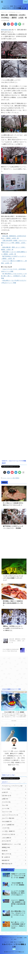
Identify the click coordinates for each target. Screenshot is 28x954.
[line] (19, 24)
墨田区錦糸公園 (6, 29)
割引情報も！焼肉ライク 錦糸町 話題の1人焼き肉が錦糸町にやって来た (13, 603)
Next (25, 707)
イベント (4, 478)
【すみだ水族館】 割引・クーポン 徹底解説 (14, 712)
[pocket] (12, 24)
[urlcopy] (23, 24)
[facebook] (8, 24)
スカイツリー (12, 937)
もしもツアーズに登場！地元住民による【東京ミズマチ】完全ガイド (18, 893)
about (15, 939)
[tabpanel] (14, 707)
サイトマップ (4, 937)
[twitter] (4, 24)
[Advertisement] (14, 301)
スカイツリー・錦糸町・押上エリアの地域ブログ (14, 942)
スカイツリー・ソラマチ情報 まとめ (14, 8)
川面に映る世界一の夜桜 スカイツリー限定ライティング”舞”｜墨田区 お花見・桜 (14, 243)
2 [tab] (15, 725)
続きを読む (14, 720)
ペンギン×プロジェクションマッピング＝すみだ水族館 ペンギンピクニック (13, 578)
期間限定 (17, 478)
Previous (2, 707)
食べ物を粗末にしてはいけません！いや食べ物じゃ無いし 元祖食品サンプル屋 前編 (14, 276)
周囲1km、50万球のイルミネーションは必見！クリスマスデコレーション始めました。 (13, 628)
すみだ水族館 (19, 937)
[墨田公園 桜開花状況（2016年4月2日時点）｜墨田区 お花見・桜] (15, 24)
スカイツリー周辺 (11, 478)
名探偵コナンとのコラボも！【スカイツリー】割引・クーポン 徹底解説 (18, 875)
